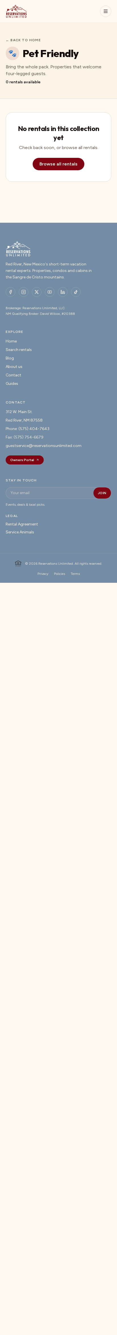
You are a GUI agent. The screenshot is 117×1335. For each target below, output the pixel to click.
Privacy (42, 574)
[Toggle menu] (105, 11)
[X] (36, 292)
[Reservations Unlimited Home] (16, 11)
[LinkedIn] (63, 292)
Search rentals (19, 349)
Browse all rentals (58, 164)
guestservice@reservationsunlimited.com (44, 445)
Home (11, 341)
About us (14, 366)
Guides (12, 383)
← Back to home (23, 40)
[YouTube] (50, 292)
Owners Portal (22, 460)
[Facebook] (10, 292)
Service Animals (20, 532)
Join (102, 493)
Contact (13, 375)
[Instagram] (23, 292)
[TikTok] (76, 292)
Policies (59, 574)
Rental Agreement (22, 524)
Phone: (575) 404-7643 (27, 428)
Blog (10, 358)
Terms (75, 574)
